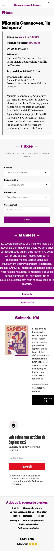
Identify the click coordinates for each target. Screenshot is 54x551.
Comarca (8, 167)
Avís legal (14, 520)
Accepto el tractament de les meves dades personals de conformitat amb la (27, 479)
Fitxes (7, 12)
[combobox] (27, 173)
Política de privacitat (33, 520)
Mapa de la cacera (32, 508)
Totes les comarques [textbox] (17, 172)
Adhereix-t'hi (27, 302)
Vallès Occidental (29, 37)
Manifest (42, 512)
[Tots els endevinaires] (27, 196)
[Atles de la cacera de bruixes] (27, 5)
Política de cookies (28, 524)
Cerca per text (10, 205)
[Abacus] (26, 544)
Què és (15, 508)
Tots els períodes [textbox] (15, 185)
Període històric (11, 180)
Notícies (27, 515)
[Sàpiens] (50, 4)
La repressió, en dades (22, 512)
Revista (40, 515)
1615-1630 (33, 42)
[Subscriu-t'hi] (16, 340)
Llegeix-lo (27, 294)
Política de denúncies (28, 528)
